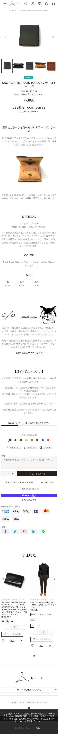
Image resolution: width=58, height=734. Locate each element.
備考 (3, 456)
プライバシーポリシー (24, 728)
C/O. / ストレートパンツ (11, 602)
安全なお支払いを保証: (10, 506)
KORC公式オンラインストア (15, 3)
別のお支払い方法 (29, 500)
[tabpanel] (14, 603)
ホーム (12, 10)
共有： (4, 527)
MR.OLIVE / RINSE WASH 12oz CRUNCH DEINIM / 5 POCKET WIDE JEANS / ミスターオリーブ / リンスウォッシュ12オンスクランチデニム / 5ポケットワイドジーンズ (43, 608)
